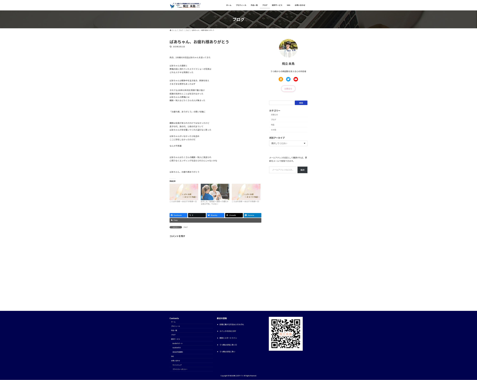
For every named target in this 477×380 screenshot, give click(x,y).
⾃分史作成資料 (178, 352)
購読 (302, 169)
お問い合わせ (175, 361)
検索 (301, 102)
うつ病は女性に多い (227, 351)
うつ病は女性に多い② (228, 344)
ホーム (173, 322)
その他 (273, 129)
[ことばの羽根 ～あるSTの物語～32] (184, 192)
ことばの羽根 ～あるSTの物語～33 (245, 201)
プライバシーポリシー (180, 369)
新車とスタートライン (228, 338)
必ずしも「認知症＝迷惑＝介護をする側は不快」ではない (215, 202)
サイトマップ (177, 365)
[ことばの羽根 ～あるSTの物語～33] (246, 192)
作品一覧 (174, 330)
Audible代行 (177, 347)
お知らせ (274, 114)
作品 (272, 124)
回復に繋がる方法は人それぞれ (231, 324)
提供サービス (175, 339)
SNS (172, 356)
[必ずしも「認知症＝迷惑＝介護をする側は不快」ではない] (215, 192)
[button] (288, 88)
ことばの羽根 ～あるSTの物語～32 (183, 201)
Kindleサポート (178, 343)
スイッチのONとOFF (227, 331)
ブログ (185, 227)
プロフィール (175, 326)
